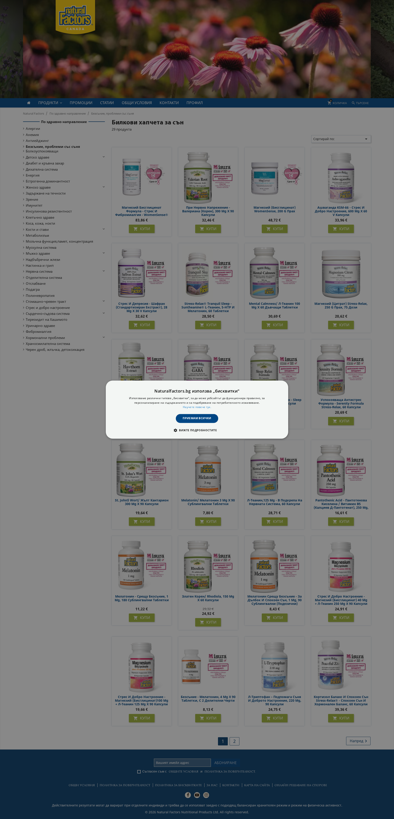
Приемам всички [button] (197, 418)
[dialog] (197, 409)
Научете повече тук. (197, 407)
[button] (197, 430)
